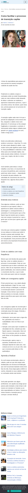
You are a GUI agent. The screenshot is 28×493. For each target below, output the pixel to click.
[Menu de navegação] (25, 2)
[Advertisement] (14, 66)
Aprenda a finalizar (8, 195)
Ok (8, 491)
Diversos (6, 9)
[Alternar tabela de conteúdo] (22, 187)
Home (2, 9)
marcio (5, 22)
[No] (26, 488)
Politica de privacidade (16, 491)
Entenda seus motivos (9, 189)
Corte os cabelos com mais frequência (13, 191)
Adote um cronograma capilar (11, 193)
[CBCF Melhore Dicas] (5, 2)
